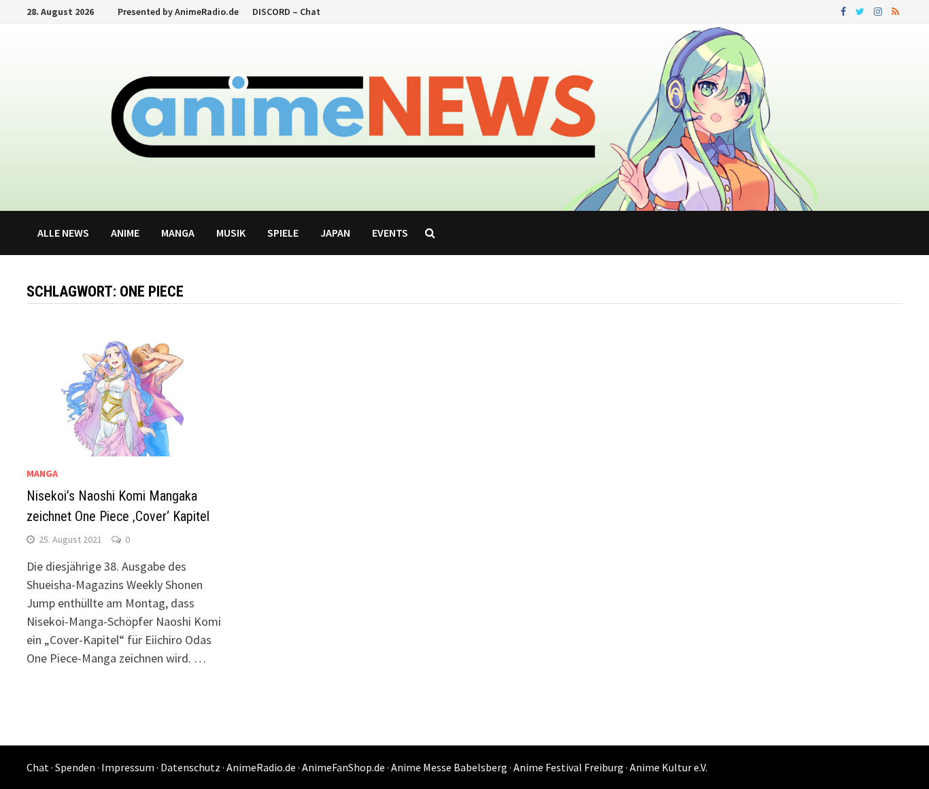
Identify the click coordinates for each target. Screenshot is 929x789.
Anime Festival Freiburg (568, 767)
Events (390, 232)
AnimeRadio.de (261, 767)
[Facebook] (844, 10)
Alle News (63, 232)
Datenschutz (190, 767)
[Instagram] (879, 10)
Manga (178, 232)
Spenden (75, 767)
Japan (335, 232)
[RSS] (895, 10)
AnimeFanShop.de (343, 767)
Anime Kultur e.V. (668, 767)
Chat (38, 767)
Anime (125, 232)
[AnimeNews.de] (464, 116)
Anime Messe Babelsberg (449, 767)
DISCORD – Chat (286, 11)
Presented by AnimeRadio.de (178, 11)
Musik (231, 232)
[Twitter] (861, 10)
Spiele (283, 232)
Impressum (127, 767)
